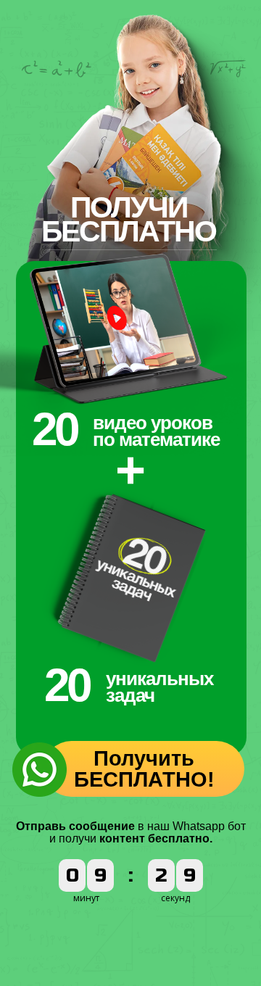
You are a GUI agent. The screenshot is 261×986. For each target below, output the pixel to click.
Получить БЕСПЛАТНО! (144, 769)
